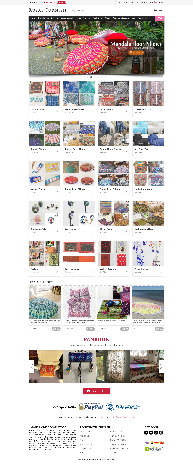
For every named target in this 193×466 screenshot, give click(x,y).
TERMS (113, 453)
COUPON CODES (118, 432)
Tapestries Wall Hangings (70, 18)
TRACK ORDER (117, 436)
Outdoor (87, 18)
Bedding (54, 18)
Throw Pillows (43, 18)
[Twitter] (151, 433)
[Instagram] (161, 433)
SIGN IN (148, 2)
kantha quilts (64, 445)
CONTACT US (86, 449)
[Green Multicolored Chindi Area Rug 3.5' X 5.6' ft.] (113, 302)
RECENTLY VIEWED (135, 2)
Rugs (133, 18)
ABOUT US (85, 432)
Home (32, 18)
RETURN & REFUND (120, 449)
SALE (160, 18)
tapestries (32, 445)
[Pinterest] (156, 433)
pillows (72, 443)
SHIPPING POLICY (119, 444)
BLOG (82, 453)
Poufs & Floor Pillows (101, 18)
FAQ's (82, 440)
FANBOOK (85, 436)
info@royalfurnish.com (124, 417)
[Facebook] (146, 433)
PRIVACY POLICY (119, 440)
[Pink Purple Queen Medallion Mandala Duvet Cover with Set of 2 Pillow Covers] (79, 302)
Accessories (142, 18)
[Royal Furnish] (50, 10)
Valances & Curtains (121, 18)
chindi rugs (55, 443)
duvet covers (48, 448)
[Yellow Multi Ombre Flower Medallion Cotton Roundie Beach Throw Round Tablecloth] (148, 302)
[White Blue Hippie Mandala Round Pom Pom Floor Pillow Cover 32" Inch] (45, 302)
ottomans (38, 448)
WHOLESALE (86, 444)
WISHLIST (122, 2)
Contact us (102, 417)
